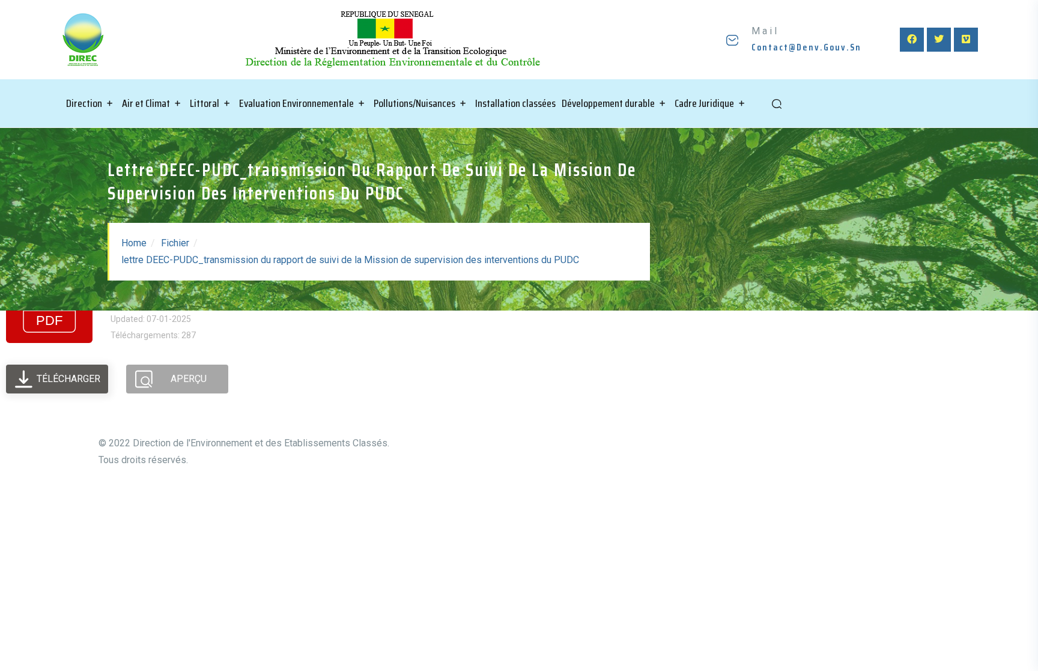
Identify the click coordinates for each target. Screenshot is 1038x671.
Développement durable (608, 103)
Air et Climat (146, 103)
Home (134, 243)
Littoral (204, 103)
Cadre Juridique (704, 103)
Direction (84, 103)
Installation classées (515, 103)
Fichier (175, 243)
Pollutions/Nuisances (414, 103)
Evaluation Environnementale (296, 103)
